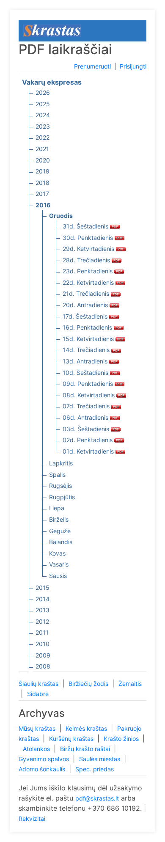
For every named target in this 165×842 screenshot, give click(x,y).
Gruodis (61, 215)
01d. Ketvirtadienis (89, 451)
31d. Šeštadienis (86, 226)
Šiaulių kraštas (39, 683)
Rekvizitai (32, 818)
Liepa (56, 508)
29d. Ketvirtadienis (89, 248)
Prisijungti (133, 66)
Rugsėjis (60, 485)
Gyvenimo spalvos (45, 758)
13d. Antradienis (86, 361)
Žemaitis (130, 683)
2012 (42, 621)
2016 (43, 205)
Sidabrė (38, 693)
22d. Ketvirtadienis (89, 282)
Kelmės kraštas (87, 728)
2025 (43, 103)
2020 (43, 160)
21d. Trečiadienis (87, 293)
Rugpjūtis (62, 497)
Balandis (60, 541)
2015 (43, 587)
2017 (42, 193)
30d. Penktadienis (89, 237)
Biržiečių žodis (89, 683)
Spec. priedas (94, 769)
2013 (43, 610)
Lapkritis (61, 463)
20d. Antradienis (86, 304)
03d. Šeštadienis (87, 428)
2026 (43, 92)
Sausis (58, 575)
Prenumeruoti (92, 66)
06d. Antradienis (86, 417)
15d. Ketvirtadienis (89, 338)
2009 (43, 655)
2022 (43, 137)
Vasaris (59, 564)
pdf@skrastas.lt (97, 798)
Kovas (57, 553)
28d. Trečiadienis (87, 260)
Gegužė (60, 530)
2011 (42, 632)
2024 (43, 114)
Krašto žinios (122, 738)
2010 (43, 643)
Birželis (59, 519)
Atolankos (37, 748)
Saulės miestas (100, 758)
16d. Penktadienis (88, 327)
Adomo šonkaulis (43, 769)
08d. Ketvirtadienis (89, 395)
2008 (43, 666)
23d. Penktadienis (88, 271)
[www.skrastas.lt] (52, 30)
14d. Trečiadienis (87, 349)
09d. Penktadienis (89, 383)
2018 (43, 182)
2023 (43, 126)
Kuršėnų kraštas (72, 738)
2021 (42, 148)
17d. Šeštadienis (86, 316)
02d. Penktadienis (88, 439)
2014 (43, 599)
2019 (43, 171)
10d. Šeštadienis (86, 372)
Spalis (57, 474)
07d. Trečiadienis (87, 406)
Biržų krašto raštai (86, 748)
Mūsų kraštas (38, 728)
